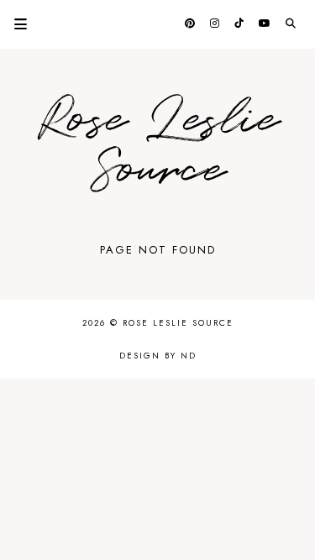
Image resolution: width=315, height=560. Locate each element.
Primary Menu (13, 24)
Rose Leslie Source (158, 145)
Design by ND (158, 355)
